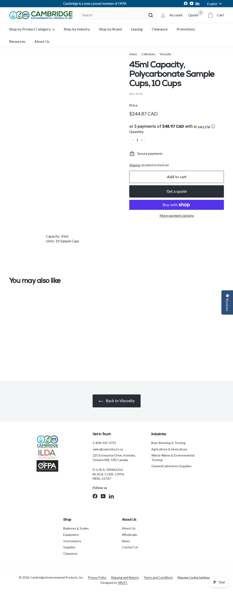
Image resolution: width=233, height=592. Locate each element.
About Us (41, 41)
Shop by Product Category (30, 29)
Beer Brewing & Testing (168, 443)
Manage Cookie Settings (193, 577)
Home (133, 54)
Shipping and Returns (125, 577)
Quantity (136, 131)
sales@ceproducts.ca (108, 449)
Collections (148, 54)
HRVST (122, 582)
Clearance (159, 29)
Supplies (69, 547)
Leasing (137, 29)
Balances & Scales (76, 528)
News (126, 541)
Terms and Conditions (158, 577)
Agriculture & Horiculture (169, 449)
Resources (17, 41)
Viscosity (165, 54)
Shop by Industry (77, 29)
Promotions (186, 29)
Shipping (134, 165)
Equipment (71, 535)
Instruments (72, 541)
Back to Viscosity (120, 400)
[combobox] (118, 15)
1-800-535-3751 (104, 443)
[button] (176, 126)
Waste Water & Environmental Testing (172, 457)
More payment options (177, 215)
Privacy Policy (97, 577)
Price (133, 105)
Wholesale (129, 535)
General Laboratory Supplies (171, 466)
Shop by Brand (110, 29)
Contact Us (130, 547)
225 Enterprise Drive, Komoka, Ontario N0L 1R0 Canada (114, 457)
